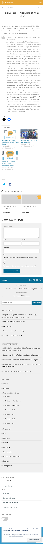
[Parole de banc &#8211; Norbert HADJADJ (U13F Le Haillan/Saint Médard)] (10, 155)
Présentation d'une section (11, 456)
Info (4, 433)
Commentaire (8, 226)
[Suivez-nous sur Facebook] (30, 280)
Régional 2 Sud (9, 423)
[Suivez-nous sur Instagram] (40, 280)
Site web (6, 247)
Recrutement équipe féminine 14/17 (14, 322)
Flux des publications (9, 498)
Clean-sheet (7, 429)
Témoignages (7, 466)
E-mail (24, 239)
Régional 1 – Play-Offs (12, 405)
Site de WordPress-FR (10, 507)
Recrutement (7, 326)
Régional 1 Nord (10, 410)
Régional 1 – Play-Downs (13, 401)
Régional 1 (8, 396)
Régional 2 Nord (10, 419)
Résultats (6, 461)
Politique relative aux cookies (16, 536)
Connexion (6, 493)
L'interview (6, 438)
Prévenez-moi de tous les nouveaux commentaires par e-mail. (21, 259)
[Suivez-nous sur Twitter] (33, 280)
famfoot (7, 20)
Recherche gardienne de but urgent (28, 355)
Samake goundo (8, 355)
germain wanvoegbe (9, 364)
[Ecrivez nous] (37, 280)
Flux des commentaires (10, 503)
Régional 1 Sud (9, 414)
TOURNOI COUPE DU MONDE (12, 335)
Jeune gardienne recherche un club (20, 371)
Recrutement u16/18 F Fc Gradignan (14, 331)
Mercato (5, 443)
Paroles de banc (7, 7)
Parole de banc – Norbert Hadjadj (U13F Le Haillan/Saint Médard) (10, 142)
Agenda (5, 384)
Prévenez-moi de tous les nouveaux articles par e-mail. (20, 266)
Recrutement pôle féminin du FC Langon (25, 360)
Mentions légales (7, 486)
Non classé (6, 447)
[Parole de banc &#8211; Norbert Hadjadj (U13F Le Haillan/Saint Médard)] (10, 134)
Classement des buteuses (11, 393)
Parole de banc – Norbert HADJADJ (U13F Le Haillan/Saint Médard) (8, 163)
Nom (5, 239)
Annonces (6, 388)
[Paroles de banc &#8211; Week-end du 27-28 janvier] (29, 134)
